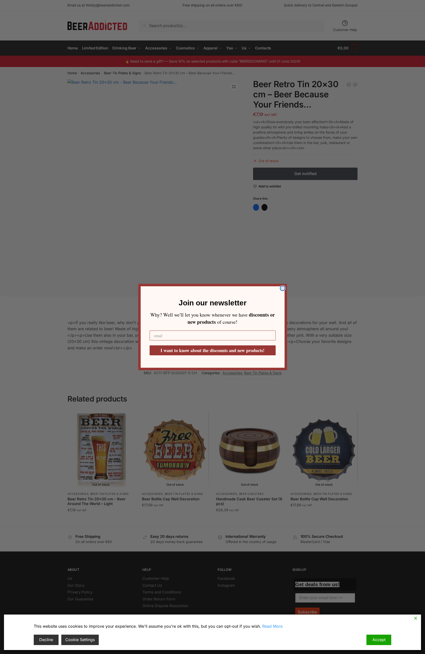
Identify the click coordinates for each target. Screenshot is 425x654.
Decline (46, 639)
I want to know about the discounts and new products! (212, 350)
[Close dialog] (282, 288)
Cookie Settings (80, 639)
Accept (379, 639)
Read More (272, 626)
